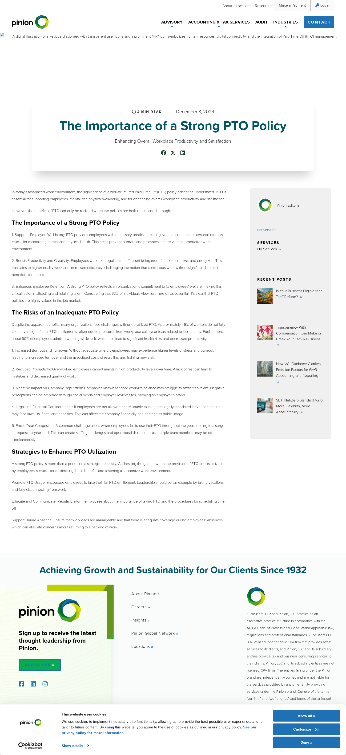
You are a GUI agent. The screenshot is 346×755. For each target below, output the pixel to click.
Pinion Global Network (153, 633)
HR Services (266, 229)
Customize (302, 729)
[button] (171, 27)
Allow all (305, 716)
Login (324, 5)
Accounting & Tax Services (219, 22)
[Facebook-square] (21, 684)
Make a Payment (292, 5)
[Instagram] (45, 684)
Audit (261, 22)
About (227, 5)
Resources (263, 5)
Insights (138, 620)
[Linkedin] (33, 684)
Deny (305, 742)
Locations (243, 5)
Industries (285, 22)
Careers (139, 607)
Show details (72, 746)
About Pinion (143, 593)
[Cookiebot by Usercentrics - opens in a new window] (30, 745)
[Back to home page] (30, 22)
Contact (319, 22)
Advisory (172, 22)
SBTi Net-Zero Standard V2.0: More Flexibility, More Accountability (300, 405)
